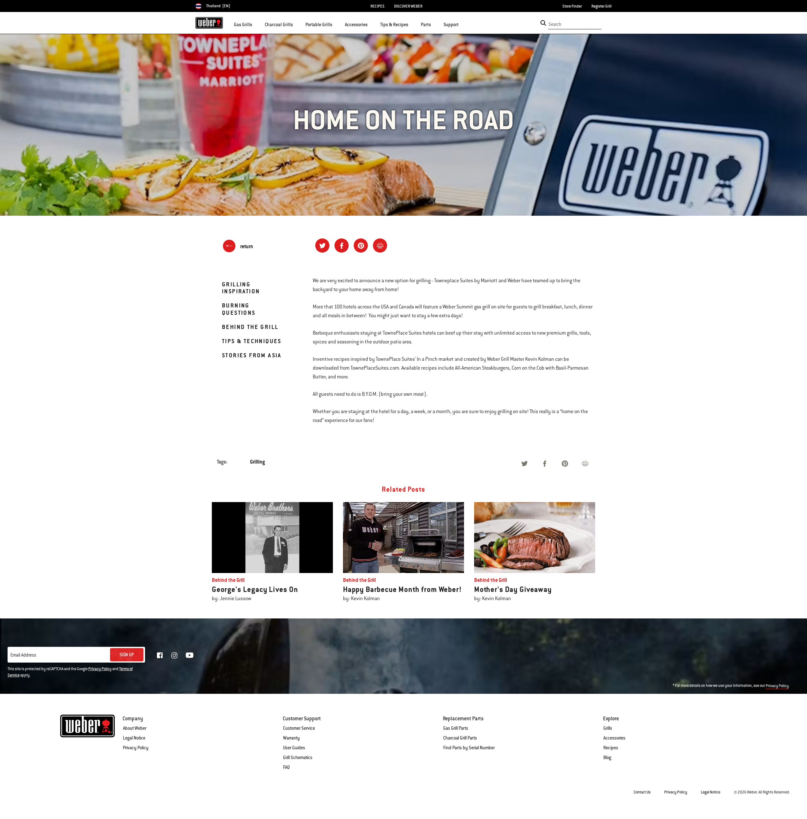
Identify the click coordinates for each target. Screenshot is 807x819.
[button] (255, 24)
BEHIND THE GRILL (250, 327)
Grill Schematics (297, 757)
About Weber (134, 728)
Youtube (189, 655)
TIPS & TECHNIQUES (252, 341)
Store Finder (572, 6)
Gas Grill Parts (455, 728)
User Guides (294, 748)
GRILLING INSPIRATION (241, 288)
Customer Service (299, 728)
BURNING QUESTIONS (239, 309)
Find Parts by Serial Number (469, 748)
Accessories (614, 738)
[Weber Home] (209, 22)
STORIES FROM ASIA (252, 355)
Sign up (126, 655)
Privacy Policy (100, 668)
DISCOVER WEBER (408, 6)
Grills (607, 728)
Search (555, 24)
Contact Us (642, 792)
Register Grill (601, 6)
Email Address (23, 655)
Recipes (610, 748)
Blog (607, 757)
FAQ (286, 767)
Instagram (174, 655)
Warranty (291, 738)
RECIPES (377, 6)
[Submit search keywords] (543, 23)
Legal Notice (134, 738)
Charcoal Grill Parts (460, 738)
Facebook (160, 655)
